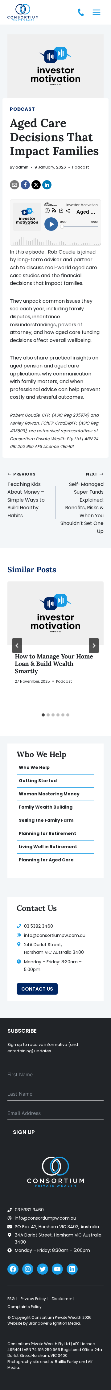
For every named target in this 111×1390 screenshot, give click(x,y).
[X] (36, 184)
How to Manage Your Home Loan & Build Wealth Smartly (54, 663)
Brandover (38, 1323)
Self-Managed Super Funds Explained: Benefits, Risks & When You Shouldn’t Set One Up (82, 503)
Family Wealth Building (45, 807)
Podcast (22, 109)
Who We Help (34, 767)
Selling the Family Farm (46, 820)
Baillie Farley (66, 1361)
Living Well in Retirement (48, 847)
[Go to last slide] (17, 645)
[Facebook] (25, 184)
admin (21, 167)
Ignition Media (66, 1323)
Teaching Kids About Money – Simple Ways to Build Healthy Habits (26, 495)
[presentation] (55, 613)
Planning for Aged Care (46, 860)
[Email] (14, 184)
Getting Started (38, 781)
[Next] (94, 645)
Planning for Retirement (47, 833)
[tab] (43, 714)
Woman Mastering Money (49, 794)
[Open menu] (96, 12)
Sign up (24, 1132)
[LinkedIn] (46, 184)
